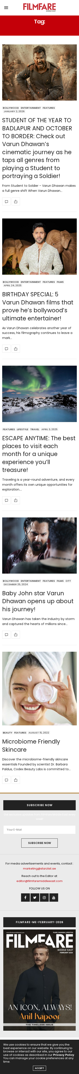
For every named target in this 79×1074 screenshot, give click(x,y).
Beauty (7, 732)
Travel (34, 429)
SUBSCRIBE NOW (39, 843)
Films (60, 282)
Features (49, 108)
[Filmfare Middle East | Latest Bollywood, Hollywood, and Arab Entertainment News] (39, 7)
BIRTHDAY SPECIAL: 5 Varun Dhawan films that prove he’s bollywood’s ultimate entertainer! (37, 306)
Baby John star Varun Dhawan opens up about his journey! (38, 601)
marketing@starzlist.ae (39, 868)
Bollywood (11, 108)
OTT (68, 581)
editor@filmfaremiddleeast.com (39, 881)
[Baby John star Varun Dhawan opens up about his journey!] (39, 545)
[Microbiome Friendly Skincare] (39, 689)
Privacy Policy (63, 1055)
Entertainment (31, 108)
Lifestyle (22, 429)
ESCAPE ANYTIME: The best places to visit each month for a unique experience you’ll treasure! (38, 454)
